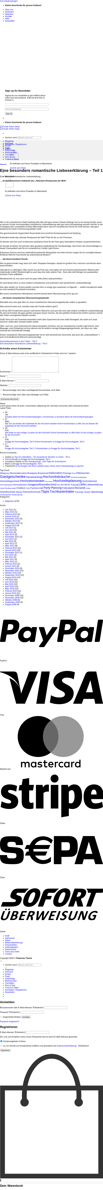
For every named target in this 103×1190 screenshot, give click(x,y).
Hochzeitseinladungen (79, 477)
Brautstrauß (43, 473)
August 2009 (10, 604)
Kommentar (6, 372)
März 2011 (9, 562)
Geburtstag (10, 150)
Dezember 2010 (12, 568)
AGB (7, 936)
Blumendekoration (18, 473)
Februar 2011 (11, 564)
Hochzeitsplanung (67, 481)
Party (7, 148)
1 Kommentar (67, 417)
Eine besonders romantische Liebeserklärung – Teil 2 (23, 344)
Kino (58, 485)
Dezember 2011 (12, 552)
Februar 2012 (11, 548)
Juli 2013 (9, 528)
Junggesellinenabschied (41, 484)
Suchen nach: (11, 137)
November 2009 (12, 598)
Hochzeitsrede (11, 459)
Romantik (80, 488)
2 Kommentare (57, 448)
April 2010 (9, 586)
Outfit (28, 488)
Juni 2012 (9, 539)
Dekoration (55, 472)
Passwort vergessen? (9, 1021)
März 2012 (9, 546)
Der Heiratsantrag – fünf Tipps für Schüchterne (45, 461)
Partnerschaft (36, 488)
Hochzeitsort (49, 481)
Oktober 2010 (11, 573)
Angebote (9, 141)
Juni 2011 (9, 555)
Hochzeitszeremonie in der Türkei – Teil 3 (18, 341)
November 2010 (12, 571)
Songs (88, 488)
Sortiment (9, 12)
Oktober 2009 (11, 600)
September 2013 (12, 523)
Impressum (10, 938)
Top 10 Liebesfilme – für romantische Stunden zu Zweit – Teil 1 (42, 457)
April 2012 (9, 543)
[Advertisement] (51, 201)
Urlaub (87, 492)
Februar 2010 (11, 591)
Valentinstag (96, 492)
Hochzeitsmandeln (32, 480)
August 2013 (10, 525)
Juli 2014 (9, 510)
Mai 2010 (9, 584)
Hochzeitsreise (89, 481)
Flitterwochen (83, 473)
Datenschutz (10, 949)
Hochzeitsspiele (6, 485)
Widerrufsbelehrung (14, 943)
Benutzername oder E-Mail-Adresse (21, 1008)
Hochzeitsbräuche (56, 477)
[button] (10, 21)
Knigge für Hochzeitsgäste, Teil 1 (19, 448)
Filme (74, 473)
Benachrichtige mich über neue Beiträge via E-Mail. (26, 395)
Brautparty (32, 473)
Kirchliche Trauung (69, 485)
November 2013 (12, 519)
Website (3, 385)
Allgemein (3, 164)
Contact (8, 954)
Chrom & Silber (12, 988)
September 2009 (12, 602)
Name (3, 376)
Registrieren (5, 1050)
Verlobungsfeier (5, 495)
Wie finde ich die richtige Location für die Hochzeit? (28, 433)
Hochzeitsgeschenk (10, 481)
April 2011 (9, 559)
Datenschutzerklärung (66, 1046)
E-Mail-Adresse (7, 381)
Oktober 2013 (11, 521)
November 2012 (12, 537)
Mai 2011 (9, 557)
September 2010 (12, 575)
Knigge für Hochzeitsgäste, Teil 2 (19, 442)
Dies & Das (10, 985)
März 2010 (9, 589)
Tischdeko (9, 155)
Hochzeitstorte (20, 485)
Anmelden (26, 1017)
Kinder (8, 146)
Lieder (2, 488)
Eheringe (67, 473)
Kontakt (8, 16)
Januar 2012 (10, 550)
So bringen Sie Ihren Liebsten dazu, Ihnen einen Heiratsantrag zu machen (51, 466)
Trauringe (79, 492)
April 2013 (9, 534)
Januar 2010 (10, 593)
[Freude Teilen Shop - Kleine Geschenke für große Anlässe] (10, 128)
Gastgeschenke (12, 476)
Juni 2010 (9, 582)
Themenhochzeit (31, 492)
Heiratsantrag (34, 476)
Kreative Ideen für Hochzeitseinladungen (23, 417)
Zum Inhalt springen (9, 1)
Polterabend (68, 488)
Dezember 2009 (12, 595)
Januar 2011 (10, 566)
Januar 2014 (10, 516)
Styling (19, 492)
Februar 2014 (11, 514)
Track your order (12, 952)
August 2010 (10, 577)
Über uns (9, 10)
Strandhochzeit (7, 492)
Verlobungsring (17, 495)
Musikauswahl (10, 488)
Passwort (10, 1012)
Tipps (45, 491)
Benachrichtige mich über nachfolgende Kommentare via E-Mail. (31, 390)
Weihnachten (11, 981)
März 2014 (9, 512)
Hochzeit (9, 143)
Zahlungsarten (11, 947)
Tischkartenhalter (62, 491)
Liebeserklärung (94, 484)
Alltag (2, 473)
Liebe (82, 484)
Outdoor (21, 488)
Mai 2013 (9, 532)
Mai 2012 (9, 541)
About (7, 940)
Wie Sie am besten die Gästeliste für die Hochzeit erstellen (31, 424)
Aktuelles (9, 14)
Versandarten (11, 945)
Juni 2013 (9, 530)
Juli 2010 (9, 580)
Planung (56, 487)
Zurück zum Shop (18, 168)
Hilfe (7, 19)
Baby (8, 473)
